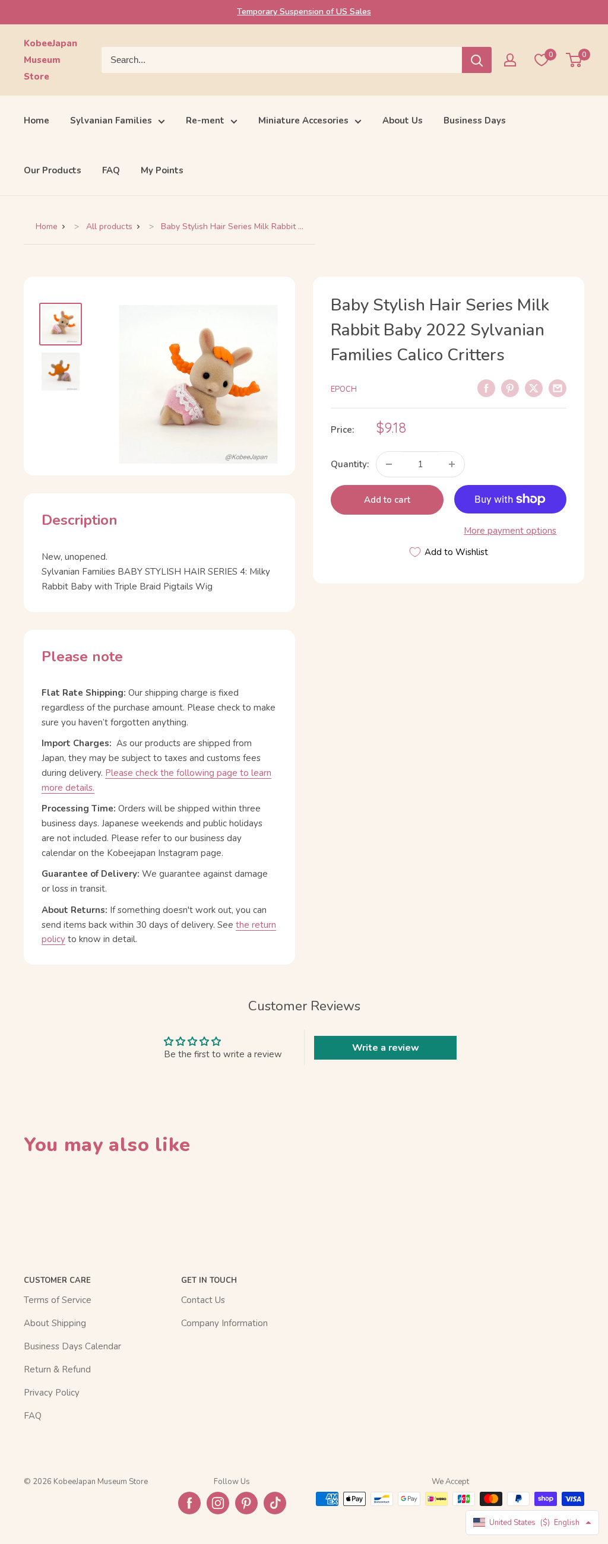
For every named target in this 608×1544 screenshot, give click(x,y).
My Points (162, 170)
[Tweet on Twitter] (534, 388)
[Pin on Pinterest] (510, 388)
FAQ (111, 170)
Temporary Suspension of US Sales (304, 11)
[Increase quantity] (451, 464)
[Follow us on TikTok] (275, 1503)
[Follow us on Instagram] (218, 1503)
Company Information (224, 1323)
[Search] (477, 60)
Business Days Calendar (72, 1346)
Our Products (52, 170)
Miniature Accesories (303, 120)
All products (109, 226)
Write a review (385, 1047)
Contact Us (203, 1300)
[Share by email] (557, 388)
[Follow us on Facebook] (189, 1503)
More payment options (510, 531)
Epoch (344, 389)
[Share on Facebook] (486, 388)
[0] (574, 60)
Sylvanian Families (111, 120)
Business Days (475, 120)
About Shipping (55, 1323)
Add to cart (387, 500)
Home (36, 120)
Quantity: (350, 464)
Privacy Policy (52, 1393)
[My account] (510, 59)
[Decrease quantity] (388, 464)
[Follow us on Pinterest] (246, 1503)
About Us (402, 120)
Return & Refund (57, 1369)
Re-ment (205, 120)
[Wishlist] (541, 59)
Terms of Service (57, 1300)
